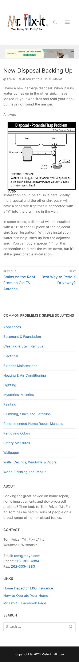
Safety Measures (16, 443)
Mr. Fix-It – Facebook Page (24, 603)
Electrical (10, 356)
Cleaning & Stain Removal (23, 346)
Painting (9, 404)
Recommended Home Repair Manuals (33, 423)
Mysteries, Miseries (18, 395)
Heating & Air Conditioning (24, 375)
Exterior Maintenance (20, 366)
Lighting (9, 385)
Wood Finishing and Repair (24, 472)
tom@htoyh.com (27, 556)
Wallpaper (11, 452)
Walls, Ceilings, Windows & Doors (29, 462)
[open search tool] (55, 22)
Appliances (12, 327)
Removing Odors (16, 433)
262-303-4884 (27, 561)
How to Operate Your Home (25, 595)
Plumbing (55, 79)
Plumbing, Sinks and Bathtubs (27, 414)
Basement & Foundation (22, 336)
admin (10, 79)
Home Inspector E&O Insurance (28, 588)
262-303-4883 (23, 566)
